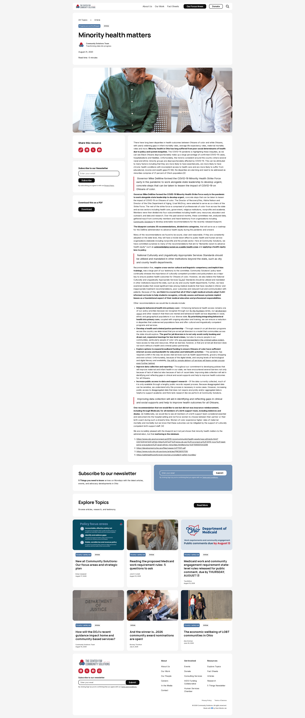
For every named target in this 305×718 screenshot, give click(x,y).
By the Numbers (197, 311)
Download (86, 209)
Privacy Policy (207, 700)
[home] (89, 6)
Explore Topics (214, 666)
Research (211, 681)
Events (187, 666)
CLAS (181, 280)
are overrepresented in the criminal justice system (201, 340)
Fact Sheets (173, 6)
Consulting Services (193, 676)
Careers (164, 681)
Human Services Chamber (191, 689)
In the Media (166, 685)
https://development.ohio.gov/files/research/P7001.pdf (161, 448)
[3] (142, 414)
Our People (166, 676)
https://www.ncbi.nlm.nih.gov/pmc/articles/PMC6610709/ (162, 451)
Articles (210, 676)
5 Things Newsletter (216, 685)
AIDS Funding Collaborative (190, 682)
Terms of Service (220, 700)
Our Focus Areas (195, 6)
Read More (202, 505)
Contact (164, 690)
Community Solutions (143, 222)
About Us (147, 6)
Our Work (159, 6)
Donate (216, 6)
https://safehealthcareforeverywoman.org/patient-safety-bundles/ (166, 455)
